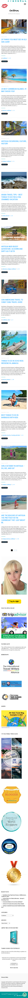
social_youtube (13, 1)
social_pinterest (16, 1)
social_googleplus (18, 1)
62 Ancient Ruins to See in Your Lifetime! (12, 901)
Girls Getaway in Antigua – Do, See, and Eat (13, 467)
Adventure (5, 269)
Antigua (4, 161)
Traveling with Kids (15, 435)
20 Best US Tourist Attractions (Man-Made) (13, 903)
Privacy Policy (4, 977)
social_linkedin (23, 1)
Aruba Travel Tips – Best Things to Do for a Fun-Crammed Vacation (11, 197)
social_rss (25, 1)
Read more (4, 61)
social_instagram (21, 1)
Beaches (4, 110)
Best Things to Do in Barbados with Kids (9, 416)
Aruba (4, 215)
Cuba (9, 319)
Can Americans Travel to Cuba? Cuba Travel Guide (12, 301)
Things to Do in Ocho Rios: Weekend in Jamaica (12, 362)
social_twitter (8, 1)
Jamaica (8, 379)
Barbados (5, 435)
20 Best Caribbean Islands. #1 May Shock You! (14, 90)
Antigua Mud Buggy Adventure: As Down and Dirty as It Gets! (12, 248)
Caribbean (5, 58)
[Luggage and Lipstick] (4, 6)
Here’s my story (14, 967)
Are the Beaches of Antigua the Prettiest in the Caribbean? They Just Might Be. (13, 519)
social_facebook (11, 1)
